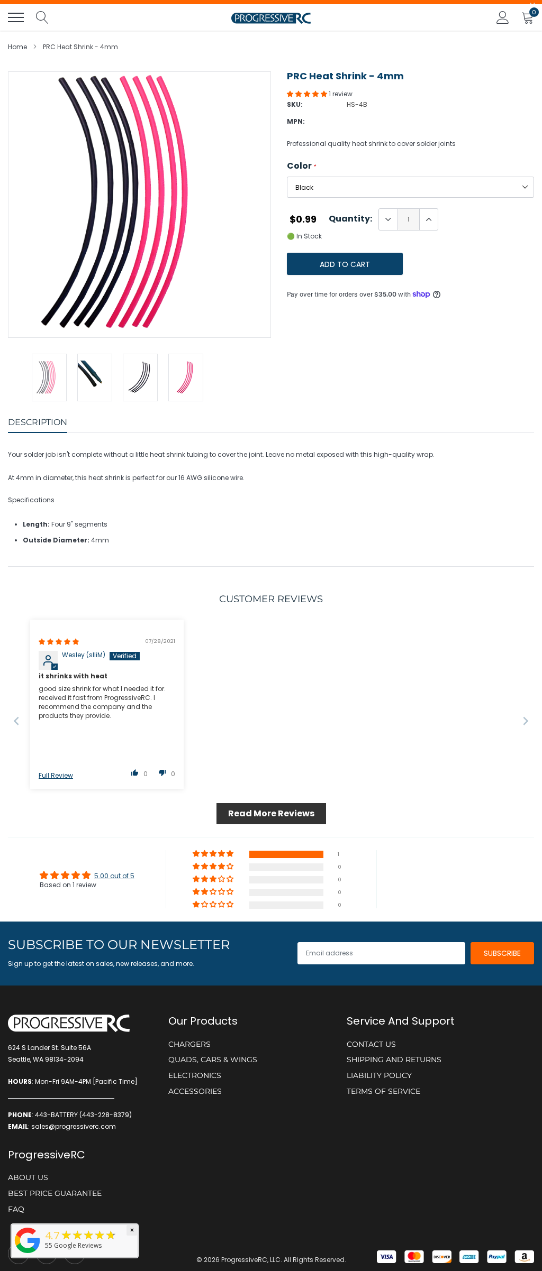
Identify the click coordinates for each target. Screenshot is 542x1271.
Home (17, 46)
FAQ (16, 1209)
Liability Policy (379, 1075)
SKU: (295, 104)
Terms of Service (383, 1091)
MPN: (296, 121)
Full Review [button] (56, 775)
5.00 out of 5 (114, 875)
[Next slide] (525, 721)
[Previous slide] (16, 721)
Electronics (194, 1075)
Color (301, 166)
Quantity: (350, 219)
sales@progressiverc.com (73, 1126)
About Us (28, 1177)
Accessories (195, 1091)
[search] (42, 17)
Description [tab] (37, 422)
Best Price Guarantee (55, 1193)
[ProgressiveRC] (27, 1253)
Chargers (189, 1044)
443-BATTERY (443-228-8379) (83, 1114)
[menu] (16, 17)
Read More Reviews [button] (271, 813)
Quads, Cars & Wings (212, 1059)
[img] (59, 641)
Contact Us (371, 1044)
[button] (308, 93)
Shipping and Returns (394, 1059)
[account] (502, 17)
